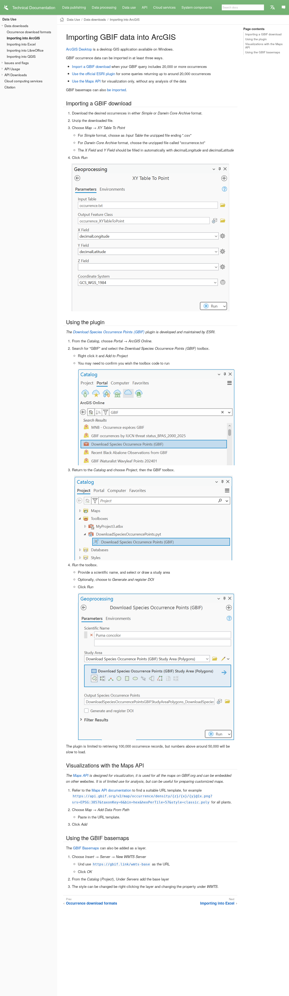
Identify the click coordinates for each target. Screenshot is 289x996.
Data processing (104, 7)
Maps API (80, 775)
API (144, 7)
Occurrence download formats (29, 31)
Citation (9, 87)
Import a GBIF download (91, 66)
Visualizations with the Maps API (264, 45)
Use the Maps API (86, 81)
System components (197, 7)
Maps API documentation (111, 790)
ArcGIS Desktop (79, 49)
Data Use (9, 19)
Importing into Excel (21, 44)
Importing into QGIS (21, 56)
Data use (129, 7)
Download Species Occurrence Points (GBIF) (108, 331)
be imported (116, 89)
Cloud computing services (23, 81)
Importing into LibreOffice (25, 50)
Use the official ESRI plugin (93, 73)
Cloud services (164, 7)
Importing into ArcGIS (23, 38)
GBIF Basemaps (86, 847)
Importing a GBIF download (263, 34)
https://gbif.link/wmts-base (121, 864)
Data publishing (74, 7)
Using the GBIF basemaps (262, 52)
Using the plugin (256, 39)
